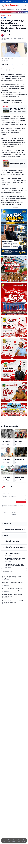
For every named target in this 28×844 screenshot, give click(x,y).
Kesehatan (8, 78)
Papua (17, 9)
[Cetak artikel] (12, 70)
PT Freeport (23, 9)
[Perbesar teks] (8, 70)
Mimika (3, 9)
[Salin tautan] (25, 64)
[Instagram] (24, 2)
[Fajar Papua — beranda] (10, 5)
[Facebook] (19, 2)
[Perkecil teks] (5, 70)
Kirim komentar (21, 502)
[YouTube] (26, 2)
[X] (21, 2)
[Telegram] (18, 64)
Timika (3, 74)
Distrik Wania (4, 422)
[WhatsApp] (15, 64)
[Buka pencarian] (22, 5)
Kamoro (9, 172)
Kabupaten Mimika (10, 76)
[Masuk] (25, 5)
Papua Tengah (10, 9)
